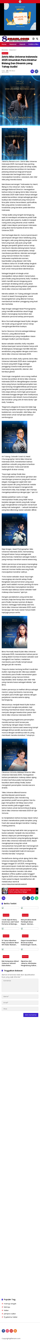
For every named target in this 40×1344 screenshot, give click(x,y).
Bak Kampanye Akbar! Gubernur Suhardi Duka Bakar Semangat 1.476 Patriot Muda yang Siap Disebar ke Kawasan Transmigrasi (10, 963)
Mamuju (7, 1307)
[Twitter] (28, 898)
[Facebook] (24, 898)
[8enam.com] (15, 39)
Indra (3, 70)
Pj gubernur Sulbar (10, 1317)
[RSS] (15, 1331)
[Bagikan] (36, 71)
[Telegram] (32, 898)
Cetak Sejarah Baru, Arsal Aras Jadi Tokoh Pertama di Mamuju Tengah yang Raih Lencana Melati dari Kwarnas (10, 922)
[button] (33, 38)
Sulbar (6, 1310)
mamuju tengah (10, 1304)
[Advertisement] (20, 1106)
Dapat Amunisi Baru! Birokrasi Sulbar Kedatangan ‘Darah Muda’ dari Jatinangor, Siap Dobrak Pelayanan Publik (29, 943)
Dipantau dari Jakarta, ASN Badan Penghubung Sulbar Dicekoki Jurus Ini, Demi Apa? (28, 963)
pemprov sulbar (10, 1314)
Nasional (5, 53)
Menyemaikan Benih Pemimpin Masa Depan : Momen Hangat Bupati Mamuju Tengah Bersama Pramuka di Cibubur (29, 922)
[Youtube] (11, 1331)
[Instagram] (7, 1331)
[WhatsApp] (36, 898)
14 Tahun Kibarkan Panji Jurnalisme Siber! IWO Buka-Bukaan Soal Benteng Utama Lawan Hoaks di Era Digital (10, 943)
